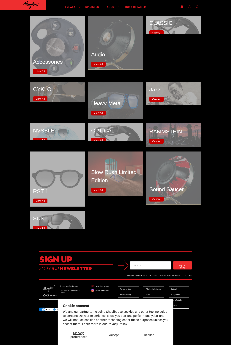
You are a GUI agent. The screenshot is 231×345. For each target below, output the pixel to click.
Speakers (92, 7)
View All (40, 71)
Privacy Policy (117, 324)
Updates (174, 306)
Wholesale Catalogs (153, 289)
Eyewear (71, 7)
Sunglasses (175, 295)
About (111, 7)
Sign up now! (182, 266)
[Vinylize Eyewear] (31, 5)
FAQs (148, 295)
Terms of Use (125, 289)
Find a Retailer (135, 7)
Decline (149, 335)
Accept (114, 335)
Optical (174, 289)
